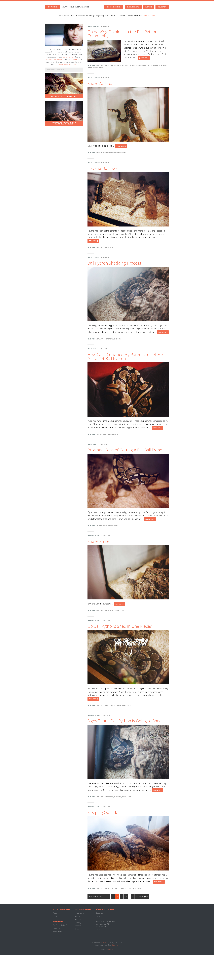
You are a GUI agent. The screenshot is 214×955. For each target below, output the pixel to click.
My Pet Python (53, 7)
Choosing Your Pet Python (124, 66)
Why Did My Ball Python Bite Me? (64, 96)
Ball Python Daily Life (105, 247)
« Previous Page (96, 897)
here (97, 929)
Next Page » (142, 897)
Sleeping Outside (102, 812)
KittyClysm (99, 916)
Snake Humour (58, 931)
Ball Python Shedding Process (114, 263)
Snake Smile (98, 541)
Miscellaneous (103, 153)
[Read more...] (144, 58)
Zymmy (110, 949)
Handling (157, 66)
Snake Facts (99, 68)
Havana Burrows (102, 168)
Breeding (78, 926)
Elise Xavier (115, 945)
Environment (141, 66)
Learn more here (149, 16)
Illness (164, 66)
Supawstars (100, 913)
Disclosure (56, 916)
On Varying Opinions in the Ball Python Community (122, 34)
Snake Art (113, 153)
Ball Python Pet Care (105, 66)
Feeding (150, 66)
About (55, 913)
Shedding (91, 68)
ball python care (69, 57)
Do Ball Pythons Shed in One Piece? (119, 626)
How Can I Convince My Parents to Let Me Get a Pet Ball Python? (125, 356)
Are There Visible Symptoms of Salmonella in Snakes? (64, 123)
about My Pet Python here (68, 64)
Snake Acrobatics (102, 83)
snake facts (75, 59)
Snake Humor (122, 153)
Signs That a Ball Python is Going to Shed (124, 721)
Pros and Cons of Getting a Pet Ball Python (126, 450)
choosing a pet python (53, 59)
